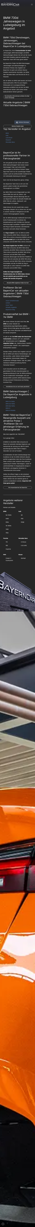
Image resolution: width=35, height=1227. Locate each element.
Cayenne (8, 549)
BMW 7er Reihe (10, 401)
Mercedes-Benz (10, 142)
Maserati (8, 140)
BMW (7, 133)
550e (7, 522)
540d (7, 519)
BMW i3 (8, 408)
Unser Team (9, 305)
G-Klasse (23, 542)
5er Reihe (8, 515)
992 (7, 545)
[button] (3, 1224)
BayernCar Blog (10, 310)
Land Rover (9, 138)
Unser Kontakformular (12, 301)
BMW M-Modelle (10, 410)
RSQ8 (22, 522)
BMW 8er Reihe (10, 406)
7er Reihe (8, 526)
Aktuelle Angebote (11, 307)
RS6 (22, 519)
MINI (4, 555)
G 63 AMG (24, 545)
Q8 (21, 515)
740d (7, 529)
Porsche (5, 538)
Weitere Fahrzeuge (24, 122)
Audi (7, 135)
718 (6, 542)
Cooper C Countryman (9, 559)
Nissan (20, 555)
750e (7, 533)
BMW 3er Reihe (10, 404)
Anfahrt (8, 303)
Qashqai (23, 558)
